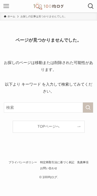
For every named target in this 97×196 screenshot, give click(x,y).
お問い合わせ (48, 168)
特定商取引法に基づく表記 (57, 162)
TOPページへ (48, 126)
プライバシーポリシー (23, 162)
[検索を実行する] (88, 107)
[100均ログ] (48, 6)
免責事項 (82, 162)
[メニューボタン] (6, 6)
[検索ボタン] (91, 6)
